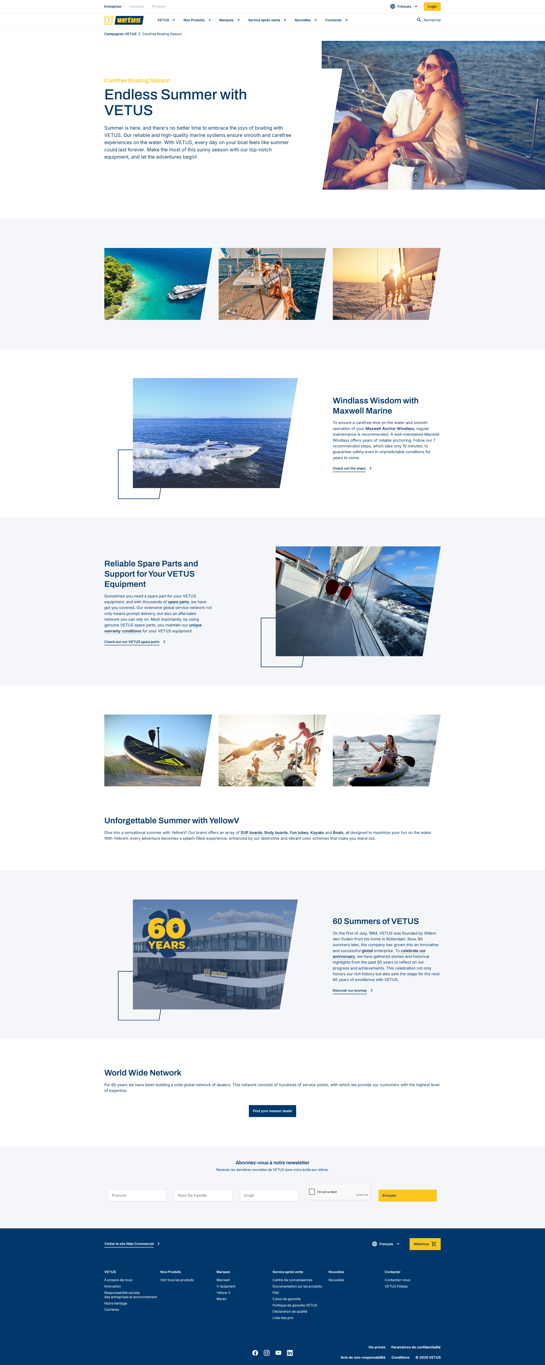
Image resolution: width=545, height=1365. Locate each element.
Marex (222, 1299)
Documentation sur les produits (297, 1286)
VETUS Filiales (396, 1286)
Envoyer (389, 1195)
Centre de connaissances (292, 1280)
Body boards (276, 832)
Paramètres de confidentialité (416, 1347)
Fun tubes (299, 832)
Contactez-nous (397, 1280)
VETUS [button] (163, 20)
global (367, 950)
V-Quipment (226, 1286)
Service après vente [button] (264, 20)
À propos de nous (118, 1280)
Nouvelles (336, 1280)
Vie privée (377, 1347)
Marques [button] (226, 20)
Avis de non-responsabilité (363, 1357)
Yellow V (223, 1293)
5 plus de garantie (286, 1299)
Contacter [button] (333, 20)
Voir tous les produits (177, 1280)
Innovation (112, 1286)
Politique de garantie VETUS (294, 1305)
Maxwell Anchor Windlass (390, 428)
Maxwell (223, 1280)
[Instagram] (267, 1353)
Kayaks (317, 832)
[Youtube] (278, 1353)
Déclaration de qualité (289, 1311)
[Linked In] (290, 1353)
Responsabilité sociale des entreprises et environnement (130, 1295)
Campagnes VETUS (120, 34)
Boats (338, 832)
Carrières (136, 6)
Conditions (401, 1357)
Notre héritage (115, 1303)
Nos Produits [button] (194, 20)
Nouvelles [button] (303, 20)
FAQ (275, 1293)
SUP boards (251, 832)
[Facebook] (255, 1353)
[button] (404, 6)
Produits (159, 6)
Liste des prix (283, 1318)
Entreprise (112, 6)
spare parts (178, 601)
